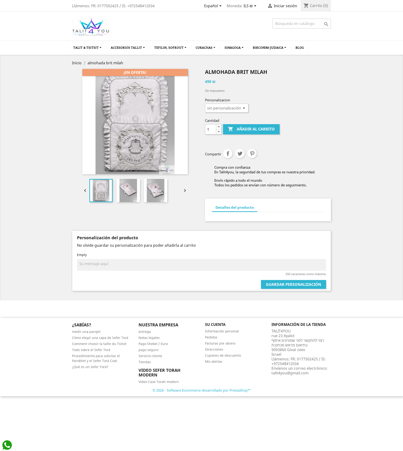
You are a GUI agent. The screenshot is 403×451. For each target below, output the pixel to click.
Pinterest (252, 153)
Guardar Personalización (293, 284)
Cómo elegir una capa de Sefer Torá (100, 337)
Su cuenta (215, 324)
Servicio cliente (150, 356)
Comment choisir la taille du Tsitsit (99, 344)
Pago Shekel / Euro (153, 344)
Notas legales (149, 337)
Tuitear (240, 153)
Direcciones (214, 349)
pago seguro (148, 350)
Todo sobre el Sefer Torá (91, 350)
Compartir (228, 153)
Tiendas (145, 362)
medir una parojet (86, 331)
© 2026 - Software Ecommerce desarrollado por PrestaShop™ (201, 390)
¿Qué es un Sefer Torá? (90, 367)
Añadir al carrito (251, 129)
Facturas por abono (220, 343)
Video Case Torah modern (159, 381)
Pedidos (211, 337)
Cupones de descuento (223, 355)
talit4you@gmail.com (290, 373)
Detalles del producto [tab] (234, 207)
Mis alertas (213, 361)
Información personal (222, 331)
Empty (82, 255)
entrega (145, 331)
